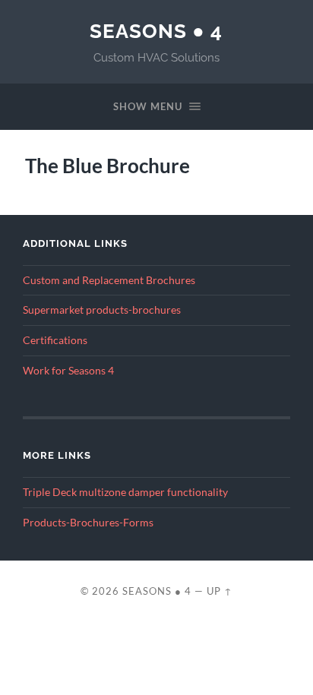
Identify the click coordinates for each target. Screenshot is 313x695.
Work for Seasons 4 (68, 371)
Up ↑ (219, 591)
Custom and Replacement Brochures (109, 280)
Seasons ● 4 (156, 31)
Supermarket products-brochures (102, 310)
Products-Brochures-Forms (88, 523)
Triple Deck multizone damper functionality (125, 492)
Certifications (55, 340)
